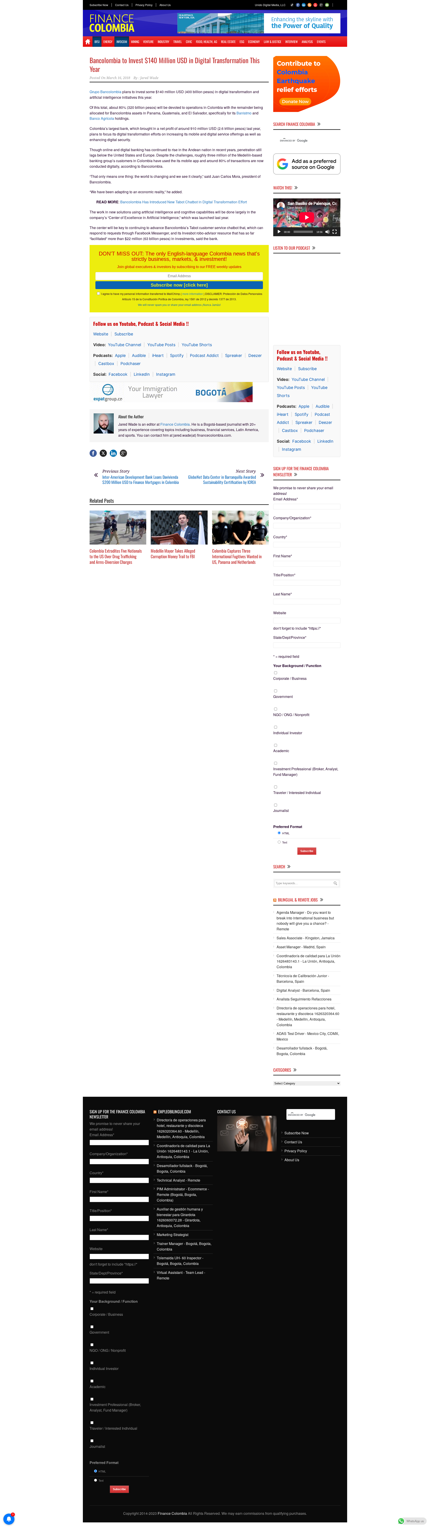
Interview (291, 41)
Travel (177, 41)
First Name (282, 555)
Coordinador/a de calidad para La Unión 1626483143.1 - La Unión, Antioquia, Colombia (308, 961)
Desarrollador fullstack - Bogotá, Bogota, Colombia (302, 1050)
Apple (120, 355)
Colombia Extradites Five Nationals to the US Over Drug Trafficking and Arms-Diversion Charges (116, 556)
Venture (148, 41)
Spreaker (233, 355)
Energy (107, 41)
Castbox (106, 363)
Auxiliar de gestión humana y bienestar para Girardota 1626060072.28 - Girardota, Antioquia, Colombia (180, 1217)
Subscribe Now (99, 5)
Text (284, 842)
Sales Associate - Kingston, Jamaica (306, 937)
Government (283, 696)
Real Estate (228, 41)
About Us (165, 5)
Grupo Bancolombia (105, 91)
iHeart (158, 355)
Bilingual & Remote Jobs (298, 900)
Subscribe (123, 334)
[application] (306, 217)
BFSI (97, 41)
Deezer (255, 355)
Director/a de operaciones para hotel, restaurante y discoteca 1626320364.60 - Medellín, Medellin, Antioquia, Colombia (308, 1016)
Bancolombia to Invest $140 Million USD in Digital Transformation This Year (175, 64)
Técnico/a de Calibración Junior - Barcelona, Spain (303, 978)
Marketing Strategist (172, 1234)
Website (100, 334)
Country (280, 536)
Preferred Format (287, 826)
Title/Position (284, 574)
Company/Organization (292, 517)
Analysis (307, 41)
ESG (242, 41)
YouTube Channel (124, 344)
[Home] (87, 41)
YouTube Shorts (197, 344)
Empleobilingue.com (174, 1111)
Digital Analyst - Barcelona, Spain (303, 990)
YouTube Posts (161, 344)
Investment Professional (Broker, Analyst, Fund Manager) (305, 771)
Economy (254, 41)
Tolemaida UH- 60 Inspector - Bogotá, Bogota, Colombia (180, 1260)
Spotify (177, 355)
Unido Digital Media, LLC (270, 5)
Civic (189, 41)
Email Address (285, 499)
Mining (135, 41)
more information (192, 294)
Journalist (281, 810)
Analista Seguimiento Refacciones (304, 999)
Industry (163, 41)
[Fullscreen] (334, 232)
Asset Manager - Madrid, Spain (301, 946)
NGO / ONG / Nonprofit (291, 714)
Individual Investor (287, 732)
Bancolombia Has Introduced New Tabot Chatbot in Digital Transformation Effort (183, 201)
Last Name (282, 594)
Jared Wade (149, 78)
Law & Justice (272, 41)
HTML (286, 833)
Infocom (121, 41)
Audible (139, 355)
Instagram (165, 374)
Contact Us (122, 5)
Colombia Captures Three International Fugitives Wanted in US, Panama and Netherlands (237, 556)
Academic (281, 750)
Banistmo (244, 113)
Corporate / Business (290, 678)
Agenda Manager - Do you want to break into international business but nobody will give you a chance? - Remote (305, 920)
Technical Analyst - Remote (178, 1180)
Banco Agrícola (102, 118)
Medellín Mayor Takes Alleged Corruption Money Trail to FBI (173, 553)
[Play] (279, 232)
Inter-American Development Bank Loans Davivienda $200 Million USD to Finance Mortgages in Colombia (140, 479)
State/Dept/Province (289, 637)
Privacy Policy (144, 5)
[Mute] (327, 232)
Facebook (118, 374)
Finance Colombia (175, 424)
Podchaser (130, 363)
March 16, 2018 (118, 78)
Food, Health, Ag (206, 41)
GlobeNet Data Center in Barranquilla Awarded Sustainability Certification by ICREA (222, 479)
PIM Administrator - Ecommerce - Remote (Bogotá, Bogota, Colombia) (183, 1194)
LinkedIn (142, 374)
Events (321, 41)
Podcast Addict (204, 355)
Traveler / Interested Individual (297, 792)
